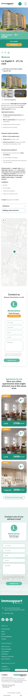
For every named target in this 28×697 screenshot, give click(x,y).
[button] (14, 251)
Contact (3, 639)
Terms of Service (14, 355)
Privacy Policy (13, 577)
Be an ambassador (6, 636)
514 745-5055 (14, 316)
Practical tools (5, 629)
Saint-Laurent (6, 35)
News (3, 631)
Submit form (12, 360)
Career (3, 634)
